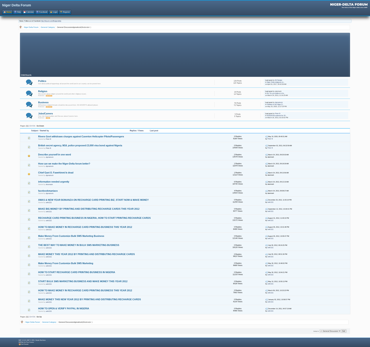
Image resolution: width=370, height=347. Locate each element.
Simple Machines (40, 340)
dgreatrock (77, 27)
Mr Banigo (278, 80)
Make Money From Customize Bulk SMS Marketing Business (71, 236)
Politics (42, 81)
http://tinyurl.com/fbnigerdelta (51, 21)
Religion (42, 91)
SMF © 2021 (31, 340)
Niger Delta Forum (16, 5)
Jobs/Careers (45, 113)
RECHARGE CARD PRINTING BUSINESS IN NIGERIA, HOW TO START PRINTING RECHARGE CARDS (94, 218)
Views (141, 131)
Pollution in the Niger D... (275, 104)
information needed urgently (53, 182)
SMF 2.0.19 (22, 340)
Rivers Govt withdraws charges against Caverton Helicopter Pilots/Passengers (81, 136)
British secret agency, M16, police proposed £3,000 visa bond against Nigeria (80, 145)
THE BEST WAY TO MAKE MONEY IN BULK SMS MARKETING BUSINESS (78, 245)
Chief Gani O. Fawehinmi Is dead (55, 172)
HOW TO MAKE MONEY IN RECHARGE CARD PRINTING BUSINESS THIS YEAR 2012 (85, 227)
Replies (133, 131)
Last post (154, 131)
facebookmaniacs (48, 191)
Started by (44, 131)
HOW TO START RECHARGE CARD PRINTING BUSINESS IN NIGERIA (76, 272)
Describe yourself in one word (54, 154)
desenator (49, 184)
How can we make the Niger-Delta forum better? (64, 163)
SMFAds (21, 342)
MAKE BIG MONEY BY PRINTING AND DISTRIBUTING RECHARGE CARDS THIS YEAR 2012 (88, 209)
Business (43, 102)
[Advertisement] (185, 53)
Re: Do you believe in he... (276, 93)
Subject (34, 131)
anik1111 (49, 202)
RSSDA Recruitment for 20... (277, 115)
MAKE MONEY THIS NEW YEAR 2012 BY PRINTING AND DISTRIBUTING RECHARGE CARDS (89, 299)
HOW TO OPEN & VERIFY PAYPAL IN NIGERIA (63, 308)
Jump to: (316, 331)
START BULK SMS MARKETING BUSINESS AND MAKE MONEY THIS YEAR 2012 (82, 281)
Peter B (277, 113)
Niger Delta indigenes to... (276, 82)
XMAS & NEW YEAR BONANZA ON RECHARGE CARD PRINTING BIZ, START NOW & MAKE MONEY (93, 200)
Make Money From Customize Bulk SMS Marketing (65, 263)
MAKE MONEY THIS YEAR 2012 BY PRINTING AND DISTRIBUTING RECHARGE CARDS (86, 254)
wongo (47, 117)
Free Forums (30, 342)
